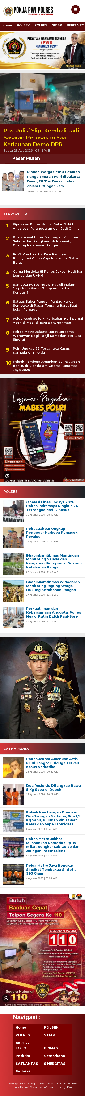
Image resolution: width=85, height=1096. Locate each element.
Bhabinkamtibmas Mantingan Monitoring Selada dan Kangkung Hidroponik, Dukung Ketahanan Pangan (47, 241)
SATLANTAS (27, 1064)
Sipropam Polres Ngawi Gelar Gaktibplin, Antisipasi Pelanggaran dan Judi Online (47, 226)
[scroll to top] (77, 1089)
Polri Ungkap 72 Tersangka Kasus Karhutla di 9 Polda (41, 350)
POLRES (40, 25)
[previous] (6, 113)
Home (7, 25)
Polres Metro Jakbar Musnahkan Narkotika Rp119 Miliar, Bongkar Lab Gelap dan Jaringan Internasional (53, 845)
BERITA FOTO (22, 1045)
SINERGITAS (54, 1064)
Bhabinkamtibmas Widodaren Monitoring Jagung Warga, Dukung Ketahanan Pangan (53, 586)
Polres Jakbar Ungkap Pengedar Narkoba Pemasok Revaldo (51, 533)
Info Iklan (49, 1087)
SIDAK (57, 25)
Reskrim (23, 1056)
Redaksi (23, 1071)
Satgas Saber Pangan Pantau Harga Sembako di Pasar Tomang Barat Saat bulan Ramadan (45, 305)
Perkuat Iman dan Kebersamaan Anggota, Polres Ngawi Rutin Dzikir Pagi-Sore (53, 613)
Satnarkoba (54, 1056)
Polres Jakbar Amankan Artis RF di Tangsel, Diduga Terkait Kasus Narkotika (52, 763)
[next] (79, 113)
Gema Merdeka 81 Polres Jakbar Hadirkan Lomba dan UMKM (48, 273)
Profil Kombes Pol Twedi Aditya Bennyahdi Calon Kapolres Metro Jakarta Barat (47, 258)
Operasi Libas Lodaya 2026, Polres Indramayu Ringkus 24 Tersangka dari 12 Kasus (52, 506)
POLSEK (23, 25)
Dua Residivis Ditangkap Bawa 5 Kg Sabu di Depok (53, 788)
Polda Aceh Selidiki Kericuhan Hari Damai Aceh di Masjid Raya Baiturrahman (48, 320)
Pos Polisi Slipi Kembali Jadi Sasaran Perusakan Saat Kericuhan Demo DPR (41, 137)
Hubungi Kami (64, 1087)
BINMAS (51, 1048)
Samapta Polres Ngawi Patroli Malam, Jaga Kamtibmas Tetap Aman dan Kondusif (44, 288)
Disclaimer (36, 1087)
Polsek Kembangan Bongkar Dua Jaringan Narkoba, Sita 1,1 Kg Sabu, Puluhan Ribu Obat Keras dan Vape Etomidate (53, 818)
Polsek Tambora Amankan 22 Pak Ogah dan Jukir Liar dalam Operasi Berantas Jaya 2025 (46, 366)
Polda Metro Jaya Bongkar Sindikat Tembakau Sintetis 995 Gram (51, 870)
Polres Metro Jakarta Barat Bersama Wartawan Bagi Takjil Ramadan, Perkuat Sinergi (47, 336)
